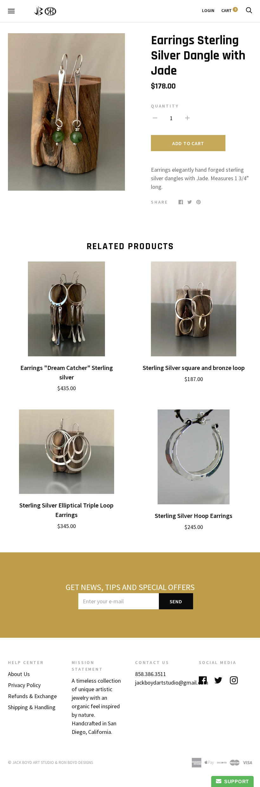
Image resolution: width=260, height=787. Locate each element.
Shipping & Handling (31, 707)
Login (208, 10)
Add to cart (188, 143)
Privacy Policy (24, 685)
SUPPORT (235, 781)
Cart (228, 10)
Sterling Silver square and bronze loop (194, 368)
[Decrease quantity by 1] (155, 117)
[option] (66, 112)
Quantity (165, 106)
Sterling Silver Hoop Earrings (193, 516)
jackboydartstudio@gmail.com (171, 682)
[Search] (249, 10)
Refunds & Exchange (32, 696)
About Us (19, 674)
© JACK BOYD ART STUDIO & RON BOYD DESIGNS (50, 762)
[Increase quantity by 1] (187, 117)
